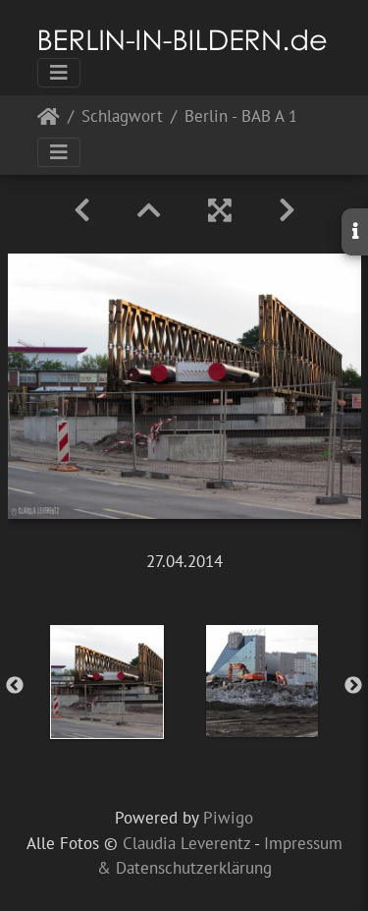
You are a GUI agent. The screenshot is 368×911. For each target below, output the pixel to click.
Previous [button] (15, 686)
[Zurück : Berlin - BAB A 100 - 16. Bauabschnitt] (82, 210)
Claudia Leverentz (186, 843)
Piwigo (228, 817)
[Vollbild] (219, 210)
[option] (106, 682)
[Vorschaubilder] (149, 210)
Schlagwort (122, 117)
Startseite (48, 120)
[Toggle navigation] (58, 72)
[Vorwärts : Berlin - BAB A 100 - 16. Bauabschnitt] (287, 210)
